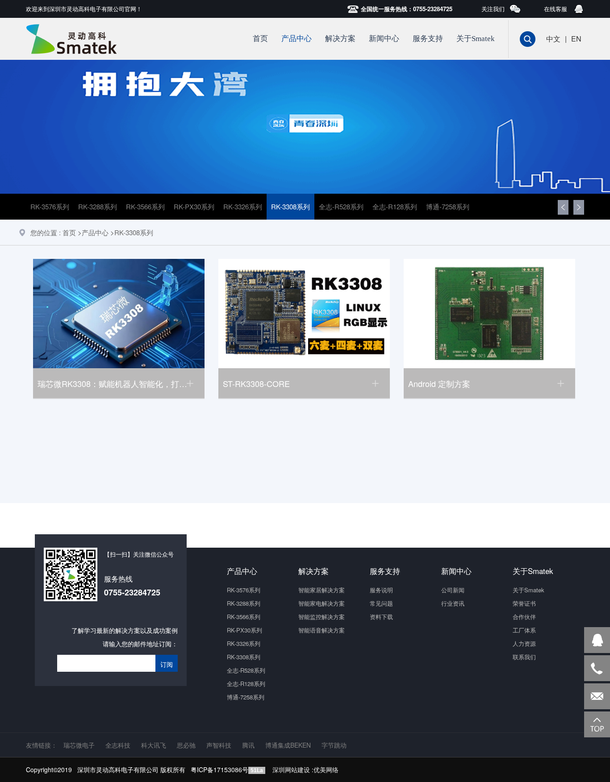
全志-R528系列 (341, 206)
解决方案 (340, 38)
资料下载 (381, 616)
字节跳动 (334, 744)
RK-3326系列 (242, 206)
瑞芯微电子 (79, 744)
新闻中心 (384, 38)
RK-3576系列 (49, 206)
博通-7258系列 (447, 206)
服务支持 (428, 38)
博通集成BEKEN (288, 744)
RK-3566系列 (145, 206)
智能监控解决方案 (321, 616)
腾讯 (248, 744)
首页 (260, 38)
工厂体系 (524, 630)
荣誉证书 (524, 603)
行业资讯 (452, 603)
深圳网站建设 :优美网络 (305, 769)
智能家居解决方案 (321, 590)
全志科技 (117, 744)
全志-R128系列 (394, 206)
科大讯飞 (153, 744)
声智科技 (218, 744)
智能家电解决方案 (321, 603)
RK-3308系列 (290, 206)
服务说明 (381, 590)
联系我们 (524, 657)
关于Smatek (475, 38)
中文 (553, 38)
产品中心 (296, 38)
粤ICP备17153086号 (219, 769)
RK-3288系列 (97, 206)
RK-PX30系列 (194, 206)
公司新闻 (452, 590)
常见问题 (381, 603)
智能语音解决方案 (321, 630)
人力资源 (524, 643)
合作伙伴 (524, 616)
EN (576, 38)
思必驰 (186, 744)
